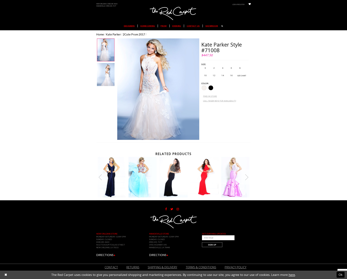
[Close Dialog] (5, 274)
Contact (111, 267)
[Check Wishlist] (250, 4)
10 (205, 75)
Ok (341, 275)
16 (231, 75)
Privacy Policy (235, 267)
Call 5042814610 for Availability (219, 101)
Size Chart (241, 76)
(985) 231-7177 (111, 6)
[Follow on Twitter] (173, 209)
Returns (132, 267)
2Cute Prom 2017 (134, 34)
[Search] (222, 26)
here (292, 275)
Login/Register (238, 4)
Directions (105, 255)
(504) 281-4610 (112, 4)
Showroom (211, 26)
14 (222, 75)
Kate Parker (113, 34)
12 (214, 75)
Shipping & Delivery (162, 267)
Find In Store (210, 96)
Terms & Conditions (201, 267)
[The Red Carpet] (173, 13)
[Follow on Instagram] (179, 209)
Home (100, 34)
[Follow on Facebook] (167, 209)
